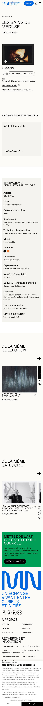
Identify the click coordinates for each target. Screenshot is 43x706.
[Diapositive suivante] (39, 358)
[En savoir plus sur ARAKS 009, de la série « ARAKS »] (19, 379)
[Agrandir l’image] (4, 74)
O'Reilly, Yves (8, 196)
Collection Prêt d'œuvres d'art (16, 268)
